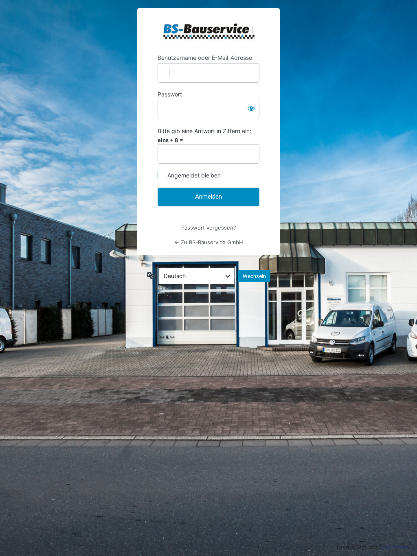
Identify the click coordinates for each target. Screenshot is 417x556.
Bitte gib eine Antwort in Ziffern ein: (204, 130)
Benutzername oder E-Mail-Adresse (205, 57)
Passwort (170, 94)
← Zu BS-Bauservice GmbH (208, 242)
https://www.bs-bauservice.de (208, 31)
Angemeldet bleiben (194, 175)
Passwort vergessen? (208, 227)
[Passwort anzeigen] (251, 108)
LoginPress (395, 547)
